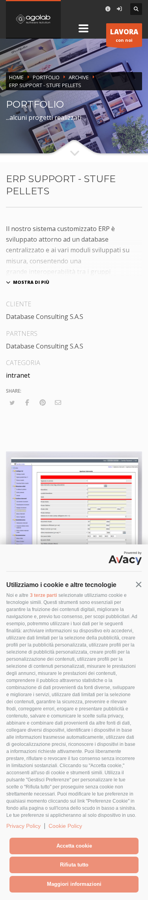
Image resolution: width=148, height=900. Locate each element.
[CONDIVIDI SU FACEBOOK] (27, 402)
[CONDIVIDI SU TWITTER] (12, 403)
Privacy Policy (23, 826)
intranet (18, 375)
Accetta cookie (74, 846)
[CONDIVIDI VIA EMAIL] (58, 402)
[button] (138, 584)
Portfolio (46, 77)
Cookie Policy (65, 826)
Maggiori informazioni (74, 884)
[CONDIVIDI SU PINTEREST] (43, 402)
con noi (124, 35)
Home (16, 77)
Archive (79, 77)
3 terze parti (43, 595)
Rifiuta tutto (74, 865)
